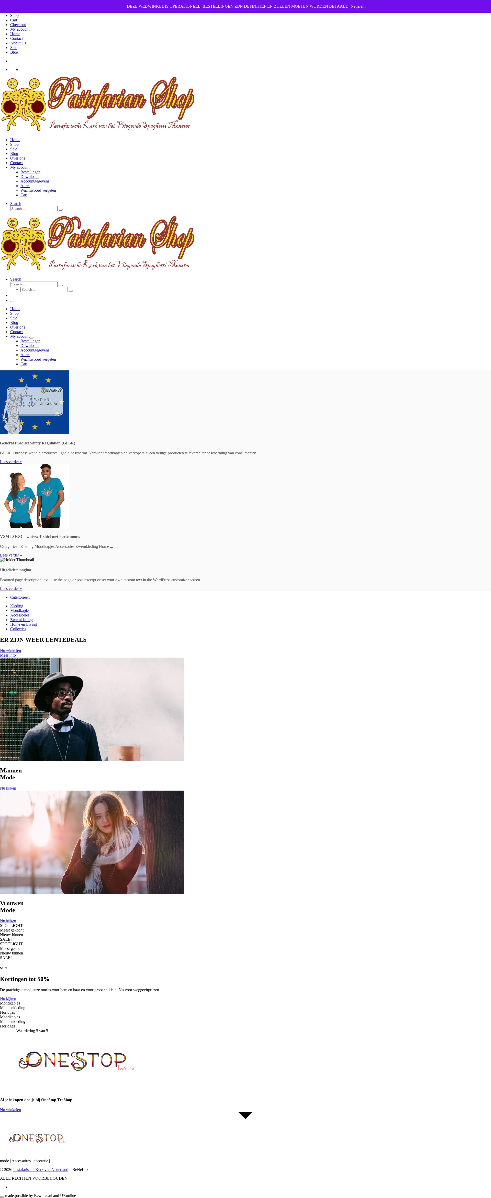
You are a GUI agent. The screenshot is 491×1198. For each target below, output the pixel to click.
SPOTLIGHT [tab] (11, 925)
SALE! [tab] (6, 939)
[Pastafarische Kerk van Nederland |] (98, 131)
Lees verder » (11, 461)
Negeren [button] (357, 6)
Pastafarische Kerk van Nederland (40, 1169)
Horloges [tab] (7, 1012)
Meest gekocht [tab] (12, 930)
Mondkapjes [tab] (10, 1003)
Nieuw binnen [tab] (11, 935)
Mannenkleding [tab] (12, 1008)
